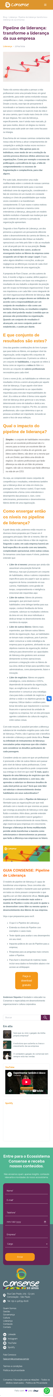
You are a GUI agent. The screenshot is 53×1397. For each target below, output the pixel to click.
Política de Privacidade (36, 1383)
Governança (9, 1314)
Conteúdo (8, 1324)
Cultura (6, 1318)
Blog (5, 17)
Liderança (13, 17)
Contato (7, 1327)
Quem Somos (9, 1308)
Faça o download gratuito (26, 980)
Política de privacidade (14, 1370)
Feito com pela (23, 1390)
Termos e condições (12, 1366)
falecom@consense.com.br (16, 1359)
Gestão (6, 1311)
